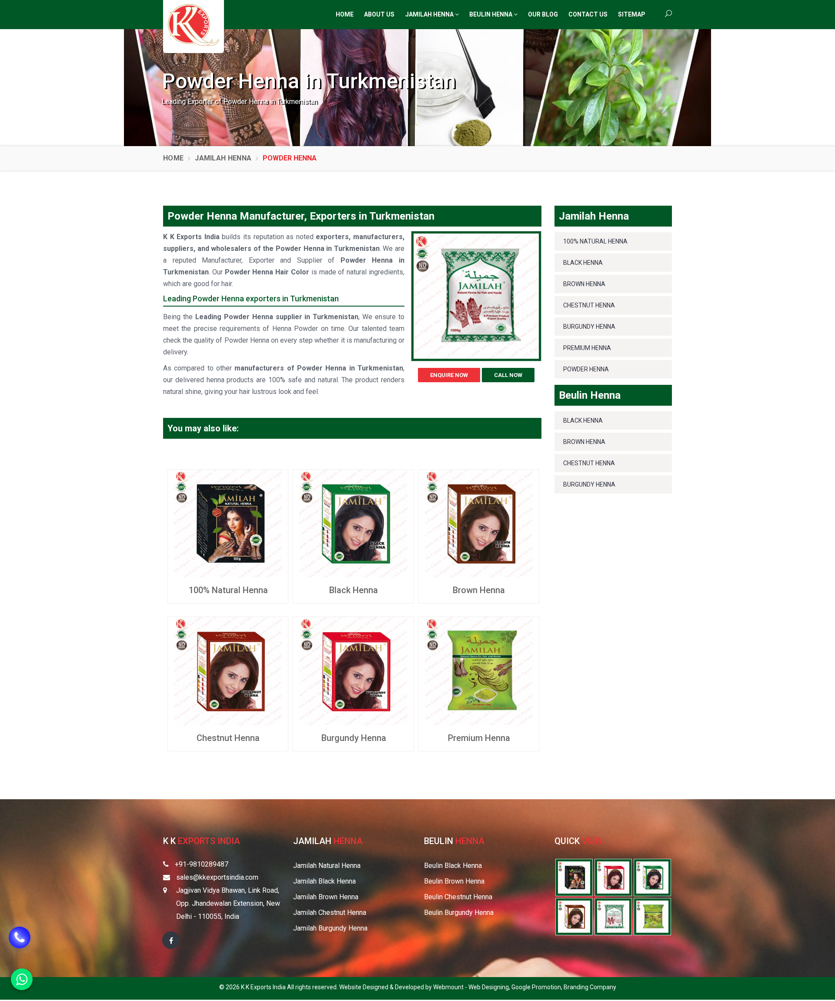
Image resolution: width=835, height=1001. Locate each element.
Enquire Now (449, 375)
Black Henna (353, 590)
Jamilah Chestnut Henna (329, 912)
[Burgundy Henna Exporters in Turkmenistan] (613, 877)
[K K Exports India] (193, 25)
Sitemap (631, 14)
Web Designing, (489, 987)
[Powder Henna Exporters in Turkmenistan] (613, 916)
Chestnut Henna (228, 738)
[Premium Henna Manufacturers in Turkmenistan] (479, 671)
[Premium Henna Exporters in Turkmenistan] (652, 916)
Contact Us (588, 14)
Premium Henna (479, 738)
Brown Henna (479, 590)
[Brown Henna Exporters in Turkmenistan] (574, 916)
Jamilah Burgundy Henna (330, 928)
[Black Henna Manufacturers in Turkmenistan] (353, 523)
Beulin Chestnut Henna (458, 897)
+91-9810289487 (201, 864)
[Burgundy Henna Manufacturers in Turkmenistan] (353, 671)
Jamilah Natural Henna (327, 865)
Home (345, 14)
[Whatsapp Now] (22, 979)
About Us (379, 14)
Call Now (508, 375)
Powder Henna (586, 369)
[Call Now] (19, 946)
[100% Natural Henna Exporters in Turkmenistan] (574, 877)
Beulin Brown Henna (454, 881)
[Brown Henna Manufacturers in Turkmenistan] (479, 523)
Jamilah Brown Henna (325, 897)
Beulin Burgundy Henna (459, 912)
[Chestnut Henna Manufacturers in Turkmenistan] (228, 671)
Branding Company (590, 987)
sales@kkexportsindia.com (217, 877)
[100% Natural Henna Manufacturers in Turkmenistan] (228, 523)
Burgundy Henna (353, 738)
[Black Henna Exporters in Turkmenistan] (652, 877)
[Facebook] (171, 940)
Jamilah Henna (430, 14)
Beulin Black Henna (453, 865)
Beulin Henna (491, 14)
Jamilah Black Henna (324, 881)
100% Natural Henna (228, 590)
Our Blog (543, 14)
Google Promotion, (537, 987)
